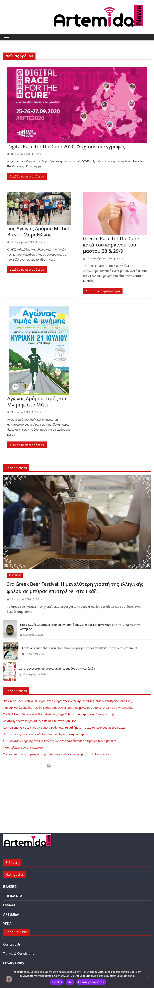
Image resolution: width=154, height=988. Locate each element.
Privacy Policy (13, 963)
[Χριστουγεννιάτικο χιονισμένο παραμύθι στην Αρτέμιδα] (9, 671)
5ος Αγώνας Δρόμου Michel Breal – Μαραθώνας (38, 231)
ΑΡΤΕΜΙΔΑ (11, 914)
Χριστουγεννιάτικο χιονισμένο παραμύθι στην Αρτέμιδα (57, 668)
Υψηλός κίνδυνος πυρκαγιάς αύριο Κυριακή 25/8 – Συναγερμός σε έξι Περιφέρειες (57, 754)
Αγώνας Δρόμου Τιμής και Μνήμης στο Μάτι (37, 401)
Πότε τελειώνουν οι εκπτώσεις (23, 747)
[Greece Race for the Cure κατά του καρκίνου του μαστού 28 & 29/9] (115, 213)
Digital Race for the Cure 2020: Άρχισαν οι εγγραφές (66, 146)
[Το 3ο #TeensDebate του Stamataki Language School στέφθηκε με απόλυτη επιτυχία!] (10, 651)
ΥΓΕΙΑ (7, 923)
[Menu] (6, 37)
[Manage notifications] (9, 979)
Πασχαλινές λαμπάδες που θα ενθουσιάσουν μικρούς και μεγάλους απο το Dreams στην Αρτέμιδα (80, 627)
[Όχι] (149, 977)
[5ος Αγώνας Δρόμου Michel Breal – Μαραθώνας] (39, 208)
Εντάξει (57, 982)
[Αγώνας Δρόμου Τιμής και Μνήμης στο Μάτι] (39, 350)
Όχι (70, 982)
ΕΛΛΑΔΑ (9, 905)
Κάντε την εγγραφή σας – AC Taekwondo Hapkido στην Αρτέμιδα (45, 734)
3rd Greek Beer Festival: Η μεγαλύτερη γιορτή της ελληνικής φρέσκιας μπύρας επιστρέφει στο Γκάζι (75, 587)
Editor (37, 154)
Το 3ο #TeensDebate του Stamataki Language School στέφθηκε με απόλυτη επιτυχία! (79, 648)
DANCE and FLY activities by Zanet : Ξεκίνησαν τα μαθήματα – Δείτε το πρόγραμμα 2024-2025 (64, 727)
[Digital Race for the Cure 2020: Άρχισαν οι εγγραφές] (77, 105)
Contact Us (11, 944)
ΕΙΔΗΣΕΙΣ (10, 886)
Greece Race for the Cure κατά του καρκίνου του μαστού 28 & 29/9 (111, 244)
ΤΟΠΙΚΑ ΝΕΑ (12, 896)
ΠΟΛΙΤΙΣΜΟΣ (14, 575)
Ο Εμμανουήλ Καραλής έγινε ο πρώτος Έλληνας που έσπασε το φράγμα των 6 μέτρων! (60, 741)
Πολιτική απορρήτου (91, 982)
